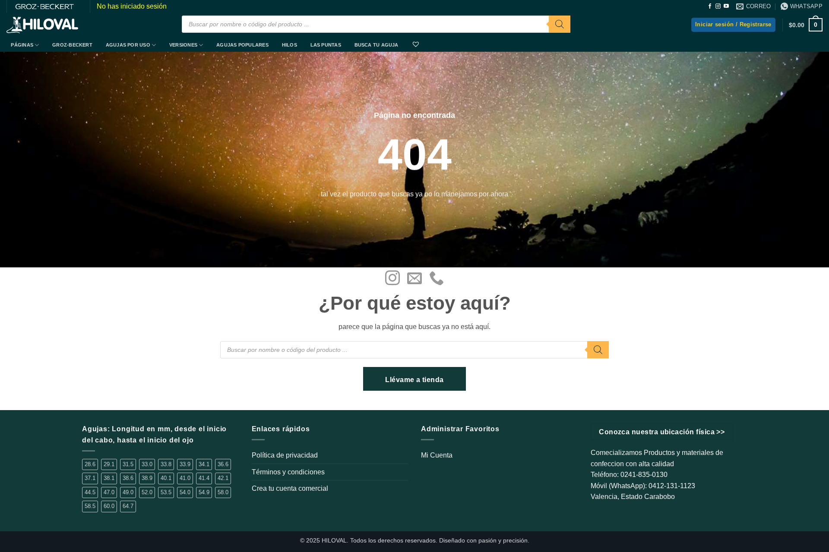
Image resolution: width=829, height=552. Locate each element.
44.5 (90, 492)
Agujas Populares (242, 44)
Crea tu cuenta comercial (290, 488)
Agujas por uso (128, 44)
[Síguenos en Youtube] (726, 6)
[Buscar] (559, 24)
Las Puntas (325, 44)
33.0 (147, 464)
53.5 (166, 492)
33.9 (185, 464)
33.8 (166, 464)
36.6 (223, 464)
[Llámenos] (436, 279)
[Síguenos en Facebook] (709, 6)
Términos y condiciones (288, 472)
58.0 (223, 492)
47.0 (109, 492)
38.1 (109, 478)
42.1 (223, 478)
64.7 (128, 506)
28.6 (90, 464)
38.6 (128, 478)
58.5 (90, 506)
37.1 (90, 478)
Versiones (183, 44)
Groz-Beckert (72, 44)
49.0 (128, 492)
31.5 (128, 464)
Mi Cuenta (436, 455)
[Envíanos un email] (414, 279)
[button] (733, 25)
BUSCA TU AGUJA (376, 44)
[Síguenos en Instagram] (718, 6)
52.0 (147, 492)
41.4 (204, 478)
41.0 (185, 478)
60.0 (109, 506)
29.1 (109, 464)
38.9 (147, 478)
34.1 (204, 464)
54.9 (204, 492)
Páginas (22, 44)
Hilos (289, 44)
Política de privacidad (285, 455)
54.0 (185, 492)
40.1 (166, 478)
